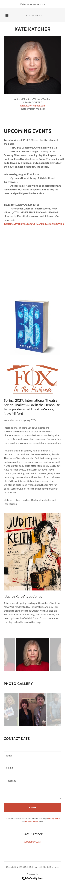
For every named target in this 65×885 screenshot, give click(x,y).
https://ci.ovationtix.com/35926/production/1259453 (34, 223)
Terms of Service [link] (31, 821)
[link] (32, 29)
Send (32, 807)
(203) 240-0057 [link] (33, 15)
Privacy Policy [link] (54, 818)
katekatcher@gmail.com (32, 105)
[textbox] (32, 756)
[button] (7, 15)
